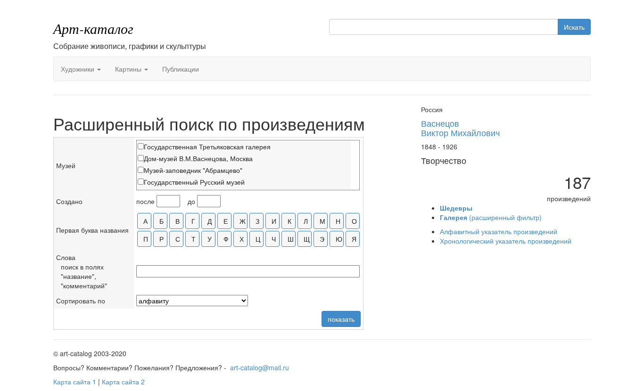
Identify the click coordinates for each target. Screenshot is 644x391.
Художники (78, 68)
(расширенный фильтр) (491, 217)
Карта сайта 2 (123, 381)
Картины (129, 68)
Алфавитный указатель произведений (498, 231)
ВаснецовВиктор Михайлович (460, 127)
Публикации (180, 68)
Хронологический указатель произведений (505, 240)
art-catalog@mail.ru (259, 367)
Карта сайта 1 (74, 381)
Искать (574, 27)
